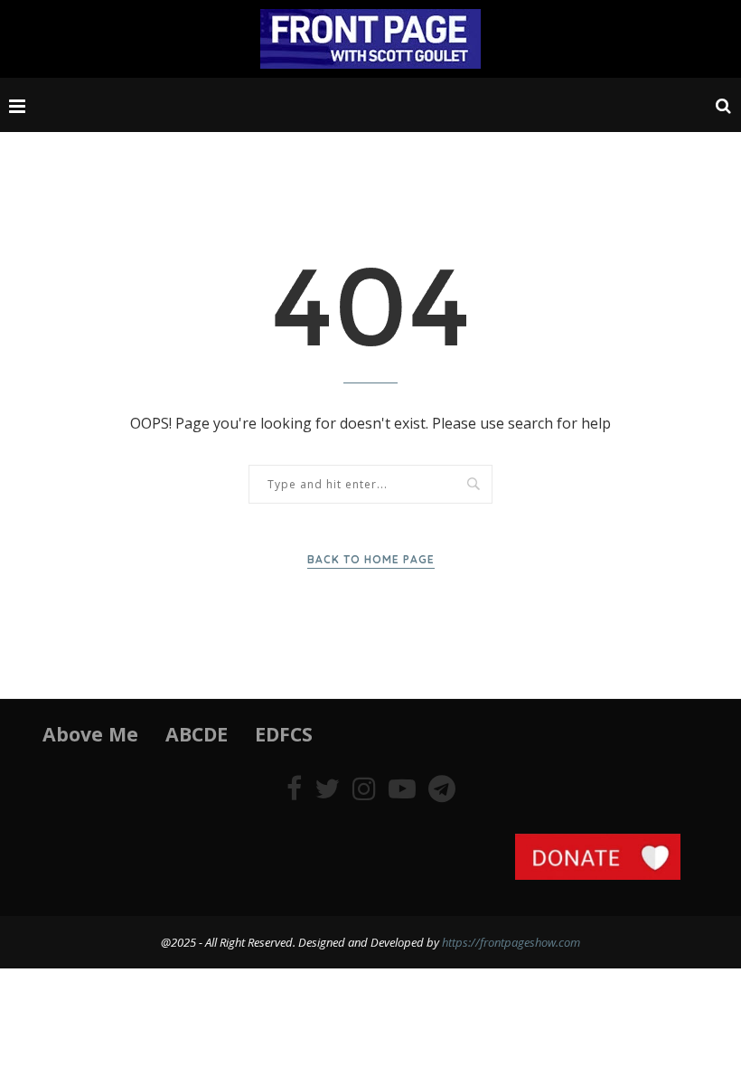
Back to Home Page (371, 559)
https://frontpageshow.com (511, 942)
